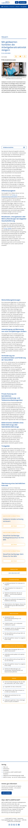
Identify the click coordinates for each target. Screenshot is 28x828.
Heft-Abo (24, 820)
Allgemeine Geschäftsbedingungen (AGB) (13, 775)
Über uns (5, 767)
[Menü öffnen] (17, 2)
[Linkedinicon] (19, 825)
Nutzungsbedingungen (7, 820)
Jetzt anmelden (6, 793)
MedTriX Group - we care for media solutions (14, 777)
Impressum (20, 818)
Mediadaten (6, 768)
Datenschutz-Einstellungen (14, 821)
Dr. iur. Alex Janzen (5, 53)
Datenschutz (17, 820)
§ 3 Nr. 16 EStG (7, 228)
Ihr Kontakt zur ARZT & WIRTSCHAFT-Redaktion (12, 773)
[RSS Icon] (14, 825)
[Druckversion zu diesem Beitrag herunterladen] (16, 56)
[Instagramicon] (11, 825)
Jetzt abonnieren (13, 573)
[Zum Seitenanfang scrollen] (25, 825)
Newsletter (6, 770)
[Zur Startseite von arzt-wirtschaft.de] (5, 2)
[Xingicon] (16, 825)
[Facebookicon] (9, 825)
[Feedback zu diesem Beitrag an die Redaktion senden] (25, 56)
